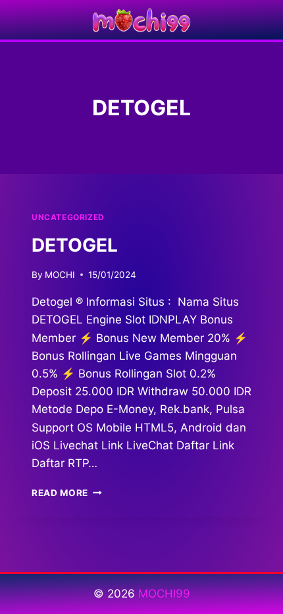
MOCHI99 (164, 593)
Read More (67, 493)
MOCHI (60, 274)
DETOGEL (75, 245)
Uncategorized (68, 217)
